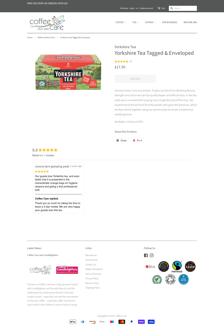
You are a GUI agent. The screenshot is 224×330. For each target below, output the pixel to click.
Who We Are (190, 22)
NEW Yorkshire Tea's (46, 37)
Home (30, 37)
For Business (169, 22)
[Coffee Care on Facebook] (146, 256)
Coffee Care (121, 316)
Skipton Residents (94, 269)
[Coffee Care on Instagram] (151, 256)
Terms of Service (93, 274)
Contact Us (90, 264)
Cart (163, 8)
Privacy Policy (91, 278)
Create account (146, 8)
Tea (134, 22)
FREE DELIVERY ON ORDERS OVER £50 (47, 3)
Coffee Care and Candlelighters (42, 255)
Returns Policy (92, 283)
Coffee (119, 22)
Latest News (34, 248)
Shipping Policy (92, 287)
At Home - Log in (127, 8)
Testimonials (91, 260)
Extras (149, 22)
